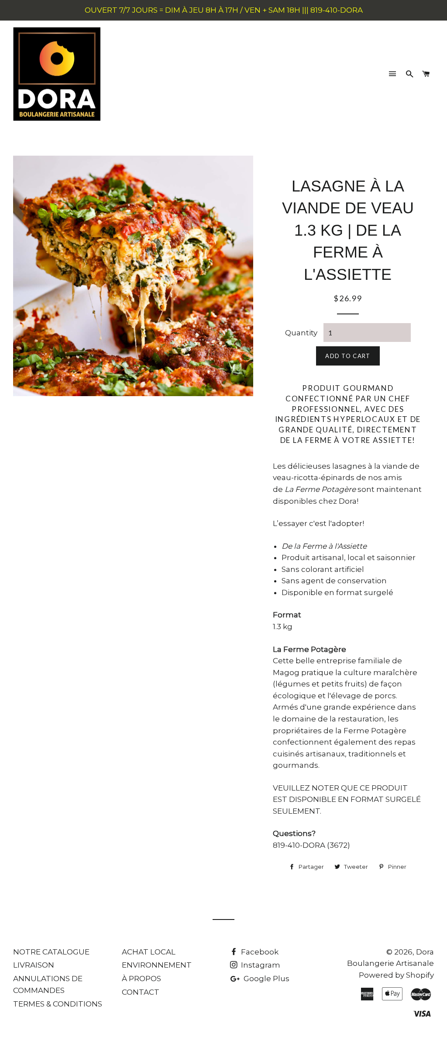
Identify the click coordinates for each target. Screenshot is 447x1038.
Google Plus (265, 978)
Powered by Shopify (396, 975)
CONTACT (140, 992)
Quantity (301, 332)
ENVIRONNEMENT (157, 965)
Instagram (259, 965)
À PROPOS (141, 978)
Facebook (259, 951)
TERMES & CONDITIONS (57, 1004)
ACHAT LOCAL (148, 951)
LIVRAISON (33, 965)
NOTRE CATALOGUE (51, 951)
